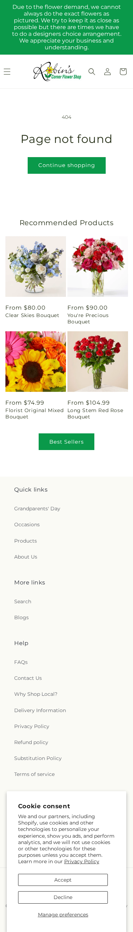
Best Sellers (66, 441)
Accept (63, 880)
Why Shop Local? (35, 694)
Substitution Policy (38, 758)
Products (25, 541)
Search (22, 601)
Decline (63, 897)
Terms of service (34, 774)
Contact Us (28, 678)
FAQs (21, 662)
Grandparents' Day (37, 508)
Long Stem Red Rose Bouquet (95, 413)
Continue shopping (66, 165)
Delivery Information (40, 710)
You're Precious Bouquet (88, 318)
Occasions (27, 524)
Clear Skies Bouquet (32, 315)
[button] (92, 71)
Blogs (21, 617)
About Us (25, 557)
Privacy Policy (81, 861)
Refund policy (31, 742)
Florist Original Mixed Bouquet (34, 413)
